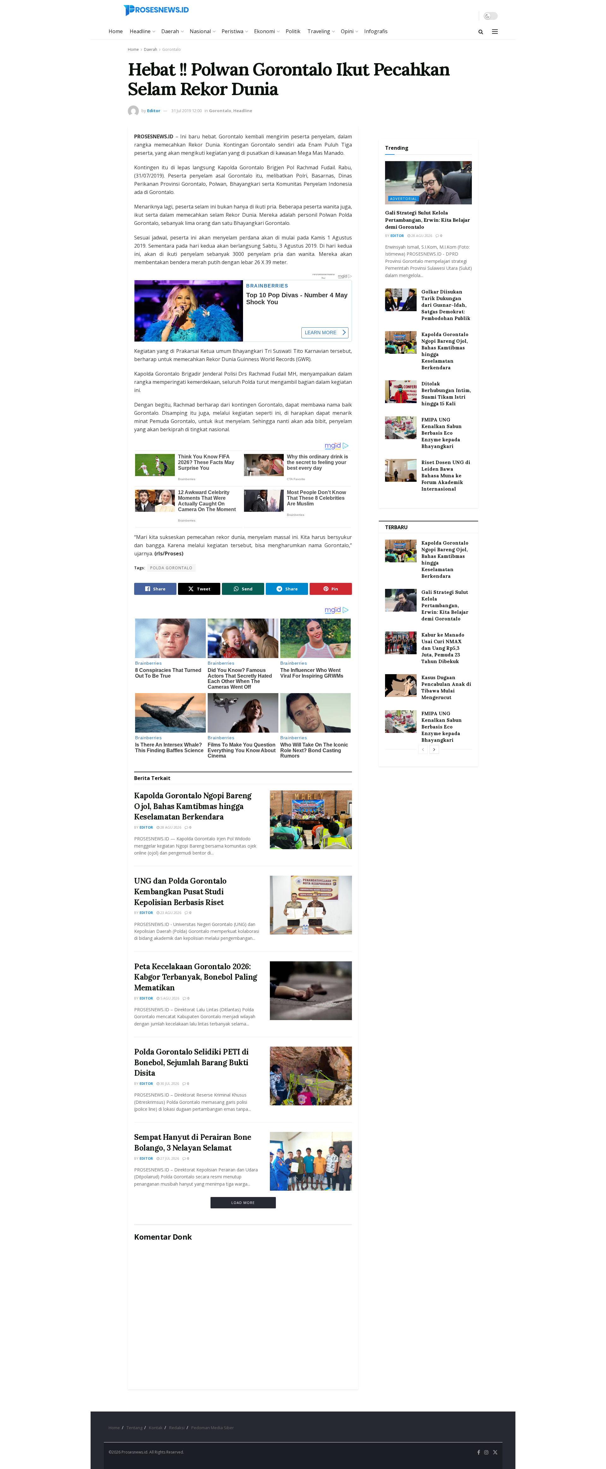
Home (116, 31)
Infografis (376, 31)
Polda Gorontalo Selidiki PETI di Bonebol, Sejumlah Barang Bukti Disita (191, 1062)
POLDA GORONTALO (171, 568)
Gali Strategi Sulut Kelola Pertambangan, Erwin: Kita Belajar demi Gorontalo (427, 219)
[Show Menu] (495, 31)
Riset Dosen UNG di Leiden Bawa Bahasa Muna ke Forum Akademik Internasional (445, 475)
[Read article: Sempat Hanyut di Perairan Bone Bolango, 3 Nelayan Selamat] (311, 1161)
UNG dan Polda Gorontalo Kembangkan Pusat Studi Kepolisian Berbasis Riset (180, 891)
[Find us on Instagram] (486, 1452)
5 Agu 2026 (169, 998)
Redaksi (177, 1427)
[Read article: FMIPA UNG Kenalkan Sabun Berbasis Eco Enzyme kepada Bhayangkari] (401, 427)
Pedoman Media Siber (212, 1427)
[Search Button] (480, 31)
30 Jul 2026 (169, 1083)
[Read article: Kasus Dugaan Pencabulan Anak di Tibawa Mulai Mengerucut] (401, 685)
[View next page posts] (434, 749)
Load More (243, 1202)
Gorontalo (171, 49)
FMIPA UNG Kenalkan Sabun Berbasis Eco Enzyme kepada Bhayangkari (441, 433)
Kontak (156, 1427)
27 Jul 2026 (169, 1158)
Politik (293, 31)
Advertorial (403, 198)
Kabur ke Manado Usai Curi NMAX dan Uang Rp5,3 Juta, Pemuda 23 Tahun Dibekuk (442, 648)
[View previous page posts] (423, 749)
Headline (140, 31)
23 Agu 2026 (170, 912)
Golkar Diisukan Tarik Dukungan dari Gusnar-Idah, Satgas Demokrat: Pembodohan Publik (445, 305)
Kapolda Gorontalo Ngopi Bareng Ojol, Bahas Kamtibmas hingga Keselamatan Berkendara (193, 806)
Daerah (170, 31)
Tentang (134, 1427)
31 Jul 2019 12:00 (186, 110)
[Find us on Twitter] (495, 1452)
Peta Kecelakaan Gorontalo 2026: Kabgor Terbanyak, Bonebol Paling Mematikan (195, 977)
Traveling (318, 31)
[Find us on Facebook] (478, 1452)
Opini (347, 31)
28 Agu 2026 (170, 827)
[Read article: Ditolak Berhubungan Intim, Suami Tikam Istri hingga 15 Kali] (401, 391)
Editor (153, 110)
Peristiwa (232, 31)
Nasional (200, 31)
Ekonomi (264, 31)
